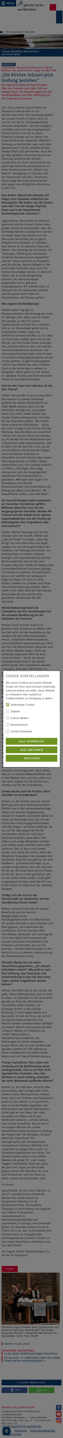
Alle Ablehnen (31, 749)
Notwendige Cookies (23, 704)
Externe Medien (20, 718)
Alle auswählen (31, 741)
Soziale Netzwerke (21, 731)
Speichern (31, 758)
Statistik (15, 711)
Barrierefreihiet (19, 724)
